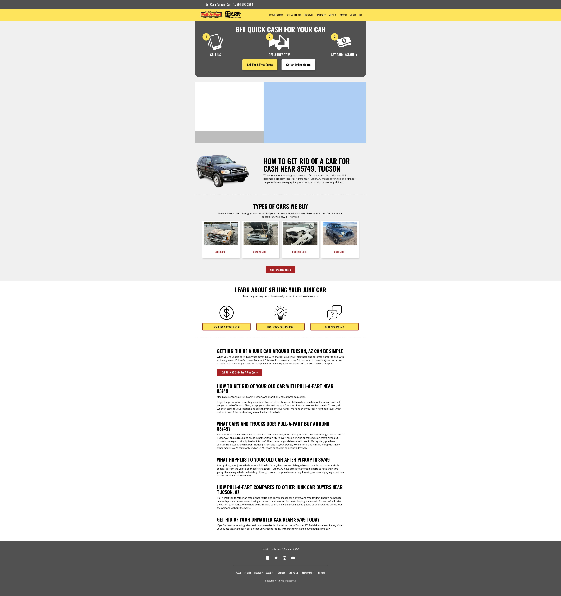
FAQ (360, 15)
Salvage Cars (260, 252)
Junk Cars (220, 252)
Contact (281, 572)
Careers (343, 15)
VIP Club (332, 15)
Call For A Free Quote (260, 64)
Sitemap (321, 572)
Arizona (277, 549)
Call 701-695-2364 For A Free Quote (240, 372)
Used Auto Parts (276, 15)
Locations (266, 549)
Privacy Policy (308, 572)
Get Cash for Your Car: (229, 4)
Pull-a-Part (231, 14)
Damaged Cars (299, 252)
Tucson (287, 549)
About (353, 15)
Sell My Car (294, 572)
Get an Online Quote (298, 64)
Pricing (247, 572)
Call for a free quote (280, 270)
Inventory (321, 15)
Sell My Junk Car (294, 15)
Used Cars (308, 15)
